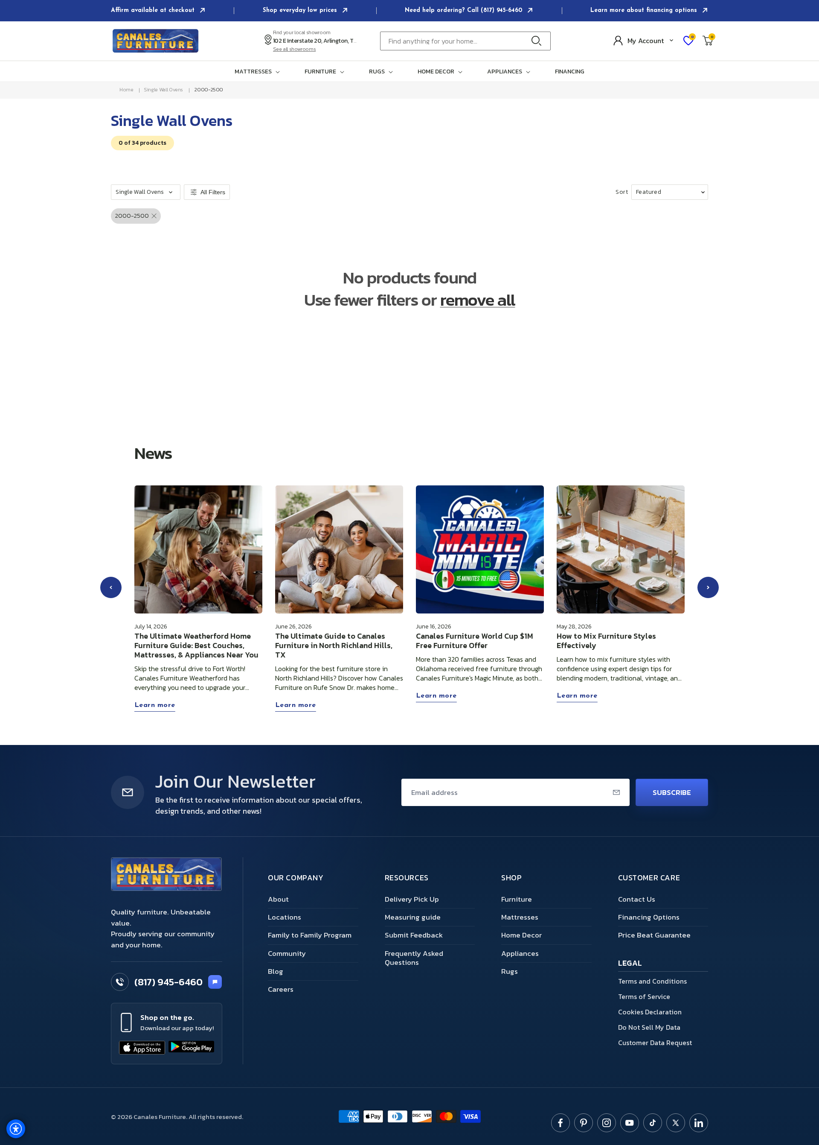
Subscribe (672, 792)
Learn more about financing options (644, 10)
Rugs (509, 971)
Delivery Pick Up (412, 899)
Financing (569, 72)
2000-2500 (209, 89)
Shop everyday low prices (301, 10)
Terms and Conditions (652, 981)
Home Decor (521, 935)
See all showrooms (294, 49)
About (278, 899)
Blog (275, 971)
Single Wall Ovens (163, 89)
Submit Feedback (414, 935)
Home (126, 89)
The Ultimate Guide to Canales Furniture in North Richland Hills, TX (333, 645)
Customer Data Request (655, 1042)
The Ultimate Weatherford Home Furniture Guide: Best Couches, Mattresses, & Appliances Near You (196, 645)
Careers (280, 989)
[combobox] (465, 41)
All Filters (212, 192)
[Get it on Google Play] (191, 1047)
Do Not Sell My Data (649, 1027)
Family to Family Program (309, 935)
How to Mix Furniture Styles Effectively (606, 640)
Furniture (516, 899)
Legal (630, 964)
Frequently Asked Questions (414, 958)
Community (287, 953)
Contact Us (636, 899)
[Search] (538, 41)
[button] (259, 72)
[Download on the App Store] (142, 1047)
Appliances (520, 953)
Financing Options (649, 917)
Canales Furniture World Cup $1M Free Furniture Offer (474, 640)
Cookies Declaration (650, 1012)
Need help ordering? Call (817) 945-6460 (464, 10)
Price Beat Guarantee (654, 935)
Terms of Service (644, 996)
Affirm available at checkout (154, 10)
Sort (622, 192)
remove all (477, 300)
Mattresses (519, 917)
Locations (284, 917)
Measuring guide (413, 917)
